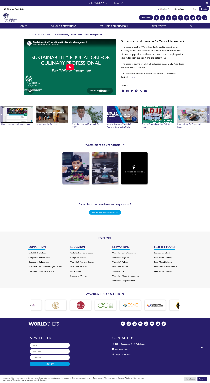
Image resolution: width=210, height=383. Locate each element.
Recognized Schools (78, 257)
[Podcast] (186, 17)
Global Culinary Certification (81, 252)
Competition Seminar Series (39, 257)
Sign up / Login (180, 9)
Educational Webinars (78, 275)
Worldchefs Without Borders (165, 266)
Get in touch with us (122, 349)
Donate (204, 9)
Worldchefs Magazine (120, 257)
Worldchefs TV (118, 271)
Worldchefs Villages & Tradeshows (125, 275)
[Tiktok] (198, 17)
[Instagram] (162, 17)
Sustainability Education (163, 252)
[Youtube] (174, 17)
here (133, 77)
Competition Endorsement (38, 262)
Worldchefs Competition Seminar (41, 271)
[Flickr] (192, 17)
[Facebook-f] (156, 17)
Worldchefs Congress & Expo (123, 280)
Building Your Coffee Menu (46, 124)
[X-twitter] (180, 17)
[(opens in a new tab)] (45, 305)
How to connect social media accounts (16, 124)
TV (33, 34)
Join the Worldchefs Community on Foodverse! (105, 3)
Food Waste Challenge (163, 262)
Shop (194, 9)
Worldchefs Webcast (120, 266)
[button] (123, 90)
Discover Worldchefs (15, 9)
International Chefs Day (163, 271)
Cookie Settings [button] (190, 379)
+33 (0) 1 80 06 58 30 (123, 354)
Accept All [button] (202, 379)
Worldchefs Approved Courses (82, 262)
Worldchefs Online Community (124, 252)
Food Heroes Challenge (163, 257)
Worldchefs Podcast (120, 262)
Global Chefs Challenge (37, 252)
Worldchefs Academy (78, 266)
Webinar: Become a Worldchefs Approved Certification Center (119, 125)
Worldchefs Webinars (46, 34)
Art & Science (75, 271)
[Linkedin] (168, 17)
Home (26, 34)
